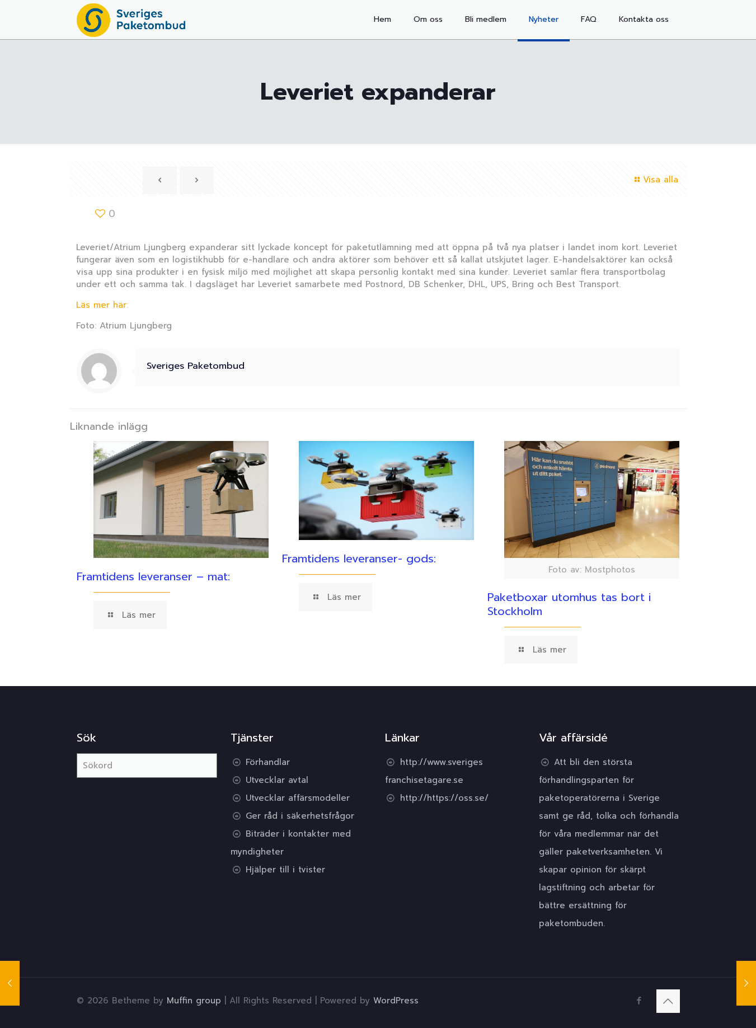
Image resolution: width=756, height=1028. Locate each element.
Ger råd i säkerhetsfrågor (300, 816)
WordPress (396, 1000)
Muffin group (194, 1000)
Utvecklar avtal (277, 780)
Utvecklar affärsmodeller (298, 798)
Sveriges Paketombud (196, 366)
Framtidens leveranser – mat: (153, 576)
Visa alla (660, 179)
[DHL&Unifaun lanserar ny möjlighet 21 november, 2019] (10, 983)
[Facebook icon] (639, 1000)
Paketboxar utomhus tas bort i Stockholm (569, 604)
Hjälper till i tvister (285, 869)
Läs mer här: (102, 305)
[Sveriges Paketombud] (131, 19)
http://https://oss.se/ (444, 798)
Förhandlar (268, 762)
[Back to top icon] (668, 1001)
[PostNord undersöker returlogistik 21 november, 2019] (746, 983)
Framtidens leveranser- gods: (359, 558)
